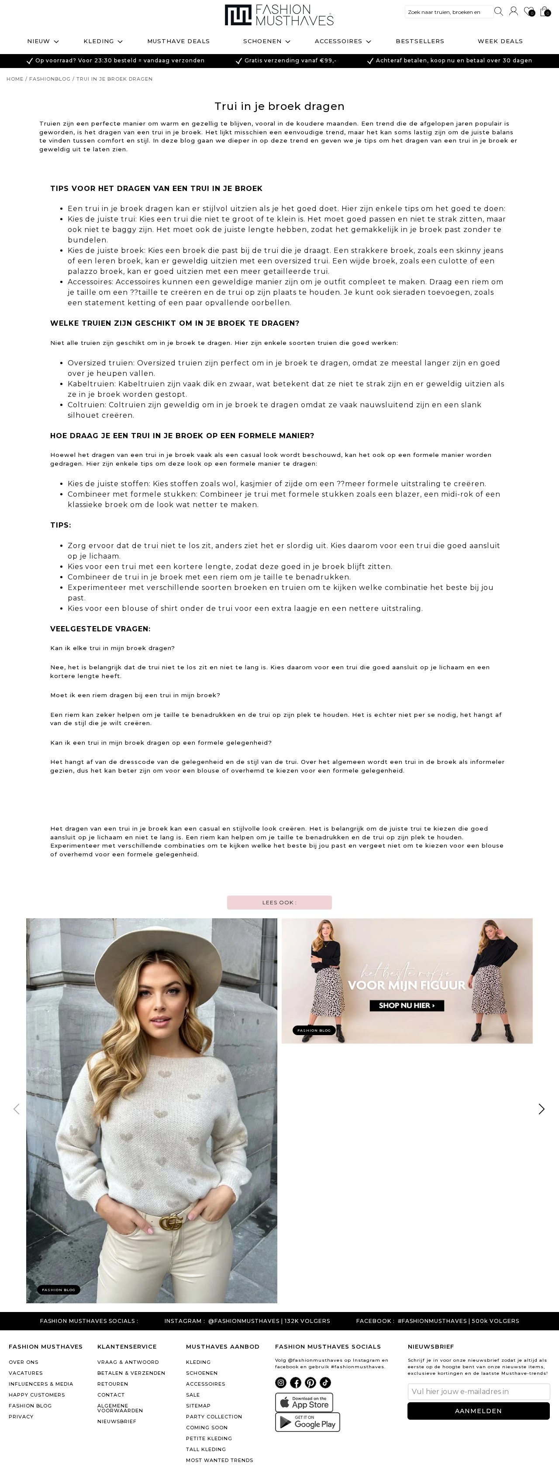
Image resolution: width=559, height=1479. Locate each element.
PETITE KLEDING (209, 1438)
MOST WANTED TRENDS (219, 1460)
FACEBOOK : (375, 1321)
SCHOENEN (202, 1373)
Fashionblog (50, 79)
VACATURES (26, 1373)
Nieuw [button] (38, 40)
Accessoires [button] (338, 40)
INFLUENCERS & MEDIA (41, 1384)
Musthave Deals (178, 40)
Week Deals (500, 40)
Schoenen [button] (262, 40)
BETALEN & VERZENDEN (131, 1373)
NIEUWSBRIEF (117, 1421)
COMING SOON (207, 1427)
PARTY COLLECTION (214, 1417)
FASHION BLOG (30, 1406)
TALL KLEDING (206, 1449)
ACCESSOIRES (205, 1384)
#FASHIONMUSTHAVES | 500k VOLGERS (458, 1321)
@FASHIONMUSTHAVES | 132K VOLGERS (269, 1321)
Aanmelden (478, 1411)
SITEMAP (198, 1406)
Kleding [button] (98, 40)
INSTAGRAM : (185, 1321)
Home (15, 79)
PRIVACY (21, 1417)
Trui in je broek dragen (114, 79)
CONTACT (111, 1395)
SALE (193, 1395)
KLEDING (198, 1362)
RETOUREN (112, 1384)
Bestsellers (420, 40)
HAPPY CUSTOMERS (37, 1395)
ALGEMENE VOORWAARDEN (120, 1408)
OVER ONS (23, 1362)
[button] (542, 1111)
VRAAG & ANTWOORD (128, 1362)
